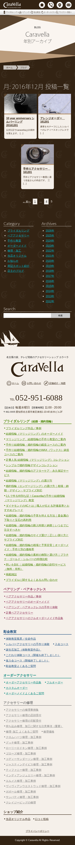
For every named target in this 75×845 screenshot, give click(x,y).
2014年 (50, 291)
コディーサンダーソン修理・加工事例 (29, 758)
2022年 (50, 250)
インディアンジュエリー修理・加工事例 (30, 775)
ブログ (23, 67)
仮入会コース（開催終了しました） (28, 660)
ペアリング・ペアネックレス (24, 589)
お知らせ (12, 260)
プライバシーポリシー (37, 831)
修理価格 (48, 731)
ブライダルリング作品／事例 (23, 428)
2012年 (50, 301)
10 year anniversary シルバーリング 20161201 (20, 122)
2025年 (50, 235)
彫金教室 (10, 631)
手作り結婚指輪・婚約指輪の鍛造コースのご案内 (36, 444)
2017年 (50, 275)
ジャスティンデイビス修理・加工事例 (29, 764)
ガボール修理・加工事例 (21, 791)
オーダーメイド (17, 245)
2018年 (50, 270)
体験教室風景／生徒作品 (21, 638)
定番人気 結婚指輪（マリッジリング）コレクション (37, 459)
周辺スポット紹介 (18, 265)
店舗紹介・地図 (57, 383)
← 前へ (27, 201)
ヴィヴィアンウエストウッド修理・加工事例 (33, 786)
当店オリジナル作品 (18, 819)
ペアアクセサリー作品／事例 (23, 596)
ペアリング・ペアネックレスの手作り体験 (32, 607)
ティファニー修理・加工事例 (23, 769)
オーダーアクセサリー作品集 (23, 682)
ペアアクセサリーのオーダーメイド (28, 601)
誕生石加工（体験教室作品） (23, 649)
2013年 (50, 296)
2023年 (50, 245)
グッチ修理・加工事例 (19, 742)
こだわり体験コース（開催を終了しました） (33, 655)
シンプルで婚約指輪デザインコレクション (32, 465)
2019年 (50, 265)
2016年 (50, 281)
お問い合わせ (34, 383)
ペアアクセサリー (18, 235)
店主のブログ (15, 270)
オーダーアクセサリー (19, 675)
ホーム (9, 67)
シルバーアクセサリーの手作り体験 (28, 644)
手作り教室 (14, 240)
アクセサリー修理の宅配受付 (23, 720)
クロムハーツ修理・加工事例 (23, 737)
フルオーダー (55, 682)
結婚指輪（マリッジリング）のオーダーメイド (34, 433)
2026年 (50, 230)
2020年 (50, 260)
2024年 (50, 240)
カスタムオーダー (17, 687)
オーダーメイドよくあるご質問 (25, 693)
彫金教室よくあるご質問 (21, 666)
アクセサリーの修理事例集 (22, 709)
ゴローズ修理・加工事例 (21, 753)
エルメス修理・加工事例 (21, 780)
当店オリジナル (17, 255)
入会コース (61, 644)
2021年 (50, 255)
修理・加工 (14, 250)
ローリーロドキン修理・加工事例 (26, 748)
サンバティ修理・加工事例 (22, 797)
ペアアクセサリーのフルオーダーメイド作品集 (34, 618)
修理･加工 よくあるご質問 (22, 731)
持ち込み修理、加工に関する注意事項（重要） (34, 726)
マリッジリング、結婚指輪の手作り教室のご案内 (36, 439)
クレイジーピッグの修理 (21, 802)
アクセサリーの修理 (18, 703)
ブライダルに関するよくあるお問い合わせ (32, 579)
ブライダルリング (18, 230)
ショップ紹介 (13, 812)
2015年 (50, 285)
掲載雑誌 (11, 574)
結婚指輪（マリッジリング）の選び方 (29, 480)
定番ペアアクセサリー (19, 612)
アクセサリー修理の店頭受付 (23, 715)
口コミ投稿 (42, 819)
